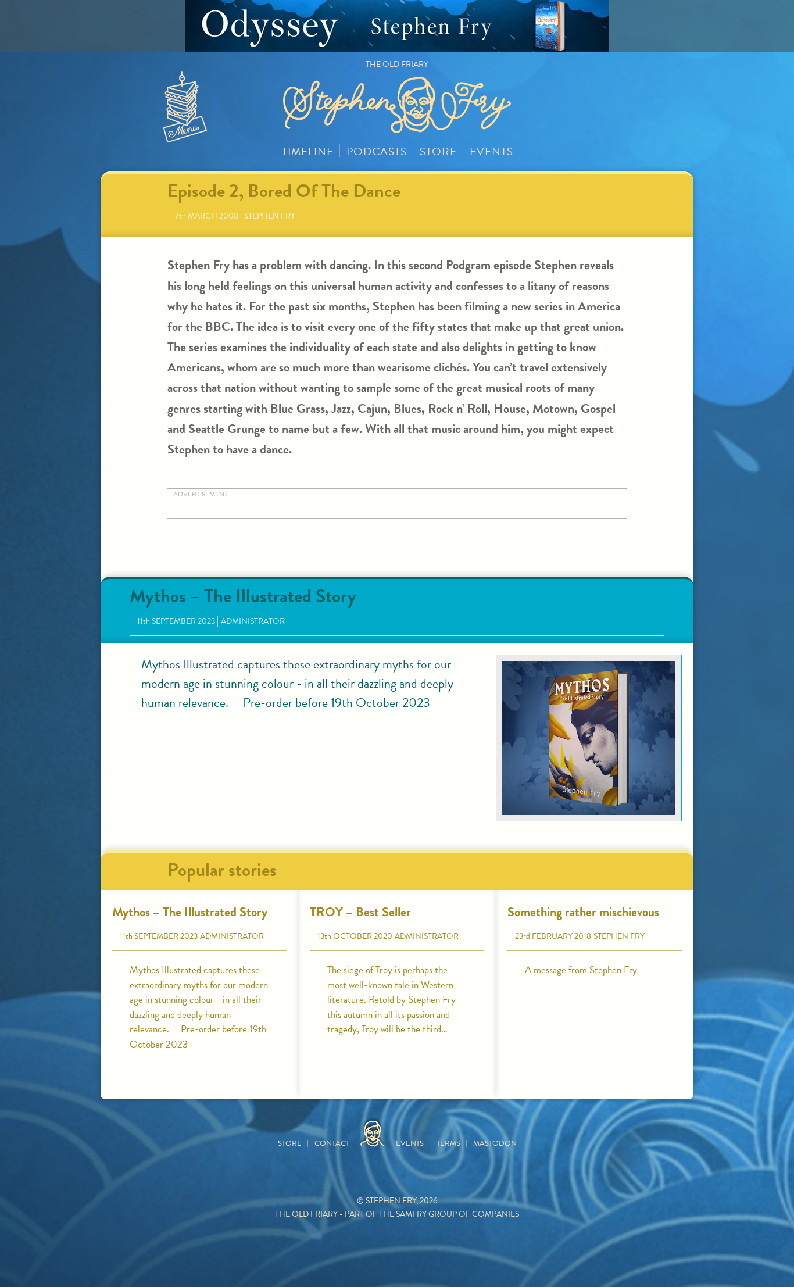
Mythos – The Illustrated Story (243, 596)
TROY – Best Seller (360, 911)
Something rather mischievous (583, 911)
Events (491, 151)
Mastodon (495, 1143)
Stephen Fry (269, 216)
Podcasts (376, 151)
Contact (331, 1143)
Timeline (308, 151)
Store (438, 151)
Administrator (253, 621)
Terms (448, 1143)
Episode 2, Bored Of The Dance (283, 191)
